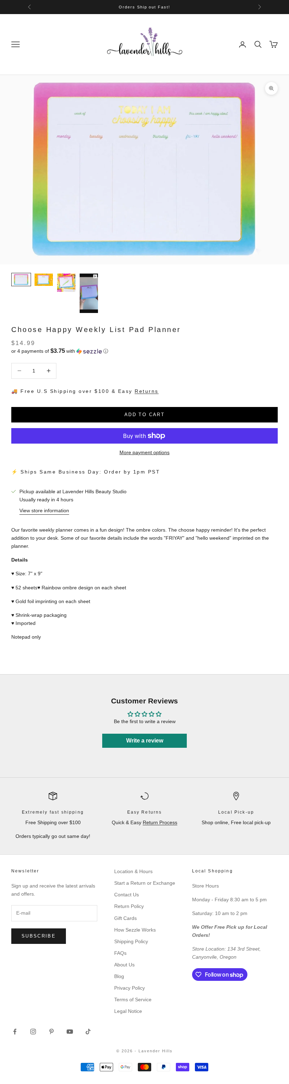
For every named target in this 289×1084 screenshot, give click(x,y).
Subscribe (38, 936)
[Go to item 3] (66, 283)
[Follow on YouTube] (69, 1031)
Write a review (144, 741)
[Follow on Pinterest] (51, 1031)
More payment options (144, 452)
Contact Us (126, 894)
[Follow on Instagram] (33, 1031)
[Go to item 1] (21, 279)
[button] (144, 351)
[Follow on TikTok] (88, 1031)
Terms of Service (133, 999)
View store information (44, 510)
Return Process (160, 822)
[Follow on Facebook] (14, 1031)
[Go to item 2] (44, 280)
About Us (124, 964)
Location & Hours (133, 871)
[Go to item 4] (89, 293)
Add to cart (144, 414)
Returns (147, 391)
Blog (119, 976)
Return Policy (129, 906)
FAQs (120, 953)
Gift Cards (125, 918)
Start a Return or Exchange (144, 883)
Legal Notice (128, 1011)
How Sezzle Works (135, 930)
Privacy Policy (129, 988)
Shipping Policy (131, 941)
